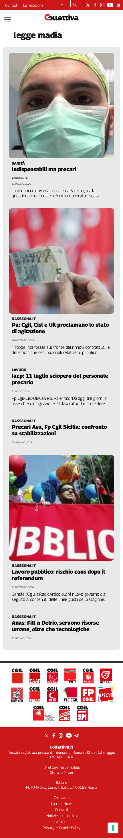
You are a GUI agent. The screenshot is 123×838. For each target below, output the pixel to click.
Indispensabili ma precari (44, 169)
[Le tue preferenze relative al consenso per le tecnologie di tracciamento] (113, 828)
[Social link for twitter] (88, 5)
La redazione (33, 5)
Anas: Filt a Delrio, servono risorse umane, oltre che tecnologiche (55, 625)
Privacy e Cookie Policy (61, 827)
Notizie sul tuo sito (61, 815)
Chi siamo (62, 797)
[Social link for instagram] (102, 5)
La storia (61, 821)
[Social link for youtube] (110, 5)
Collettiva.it (61, 747)
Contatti (11, 5)
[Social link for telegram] (118, 5)
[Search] (75, 5)
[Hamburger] (7, 19)
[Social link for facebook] (95, 5)
